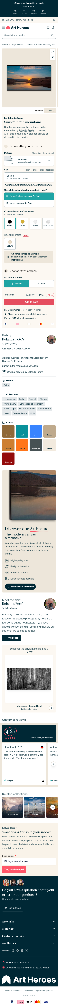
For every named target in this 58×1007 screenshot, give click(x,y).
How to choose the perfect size (40, 170)
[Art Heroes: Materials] (54, 929)
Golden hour (44, 408)
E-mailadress (9, 856)
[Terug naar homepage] (17, 27)
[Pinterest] (17, 950)
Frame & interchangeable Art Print (25, 196)
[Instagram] (13, 950)
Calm (6, 385)
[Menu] (3, 28)
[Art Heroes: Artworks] (54, 921)
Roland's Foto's (15, 118)
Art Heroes (9, 943)
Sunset (32, 399)
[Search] (52, 35)
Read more (22, 348)
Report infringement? (44, 991)
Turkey (22, 399)
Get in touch (14, 908)
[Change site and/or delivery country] (54, 19)
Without (18, 283)
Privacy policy (29, 995)
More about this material (43, 153)
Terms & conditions (13, 991)
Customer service (13, 936)
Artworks (8, 921)
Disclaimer (28, 991)
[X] (26, 950)
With (43, 283)
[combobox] (25, 35)
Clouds (43, 399)
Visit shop (7, 348)
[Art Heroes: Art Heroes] (54, 943)
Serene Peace (20, 413)
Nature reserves (27, 408)
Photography (10, 403)
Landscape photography (31, 403)
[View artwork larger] (52, 51)
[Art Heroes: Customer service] (54, 936)
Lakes (6, 413)
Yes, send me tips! (14, 869)
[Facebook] (22, 950)
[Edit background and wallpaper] (52, 57)
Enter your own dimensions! (29, 184)
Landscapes (9, 399)
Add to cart (31, 302)
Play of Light (10, 408)
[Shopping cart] (53, 27)
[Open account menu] (48, 28)
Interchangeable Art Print (21, 203)
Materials (8, 928)
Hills (32, 413)
